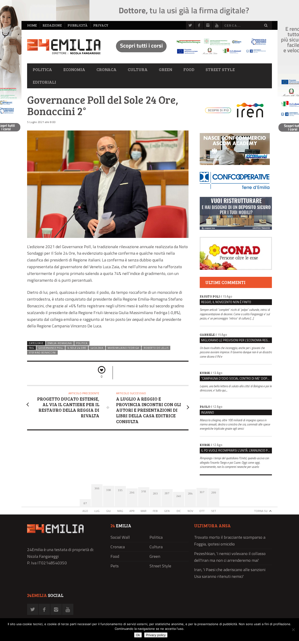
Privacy (100, 25)
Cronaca (106, 69)
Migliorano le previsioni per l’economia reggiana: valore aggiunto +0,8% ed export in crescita (236, 340)
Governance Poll (50, 348)
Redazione (52, 25)
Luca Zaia (97, 348)
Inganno (207, 412)
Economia (74, 69)
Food (188, 69)
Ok (138, 635)
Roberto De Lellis (156, 348)
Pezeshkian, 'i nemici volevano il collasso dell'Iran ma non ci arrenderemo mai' (230, 556)
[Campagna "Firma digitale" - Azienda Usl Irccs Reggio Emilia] (189, 54)
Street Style (220, 69)
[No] (293, 629)
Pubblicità (78, 25)
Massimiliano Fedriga (123, 348)
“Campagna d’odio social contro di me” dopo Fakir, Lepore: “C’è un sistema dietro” (236, 378)
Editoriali (44, 82)
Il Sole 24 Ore (77, 348)
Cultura (138, 69)
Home (32, 25)
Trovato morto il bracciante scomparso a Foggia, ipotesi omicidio (229, 540)
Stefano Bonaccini (42, 352)
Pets (114, 566)
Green (165, 69)
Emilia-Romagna (60, 343)
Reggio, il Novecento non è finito (226, 302)
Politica (42, 69)
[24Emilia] (63, 46)
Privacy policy (156, 635)
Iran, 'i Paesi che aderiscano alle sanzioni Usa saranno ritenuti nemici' (229, 572)
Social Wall (120, 537)
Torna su (260, 511)
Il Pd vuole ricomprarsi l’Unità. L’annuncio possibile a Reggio (236, 450)
